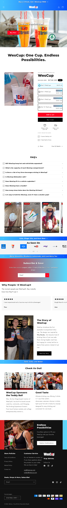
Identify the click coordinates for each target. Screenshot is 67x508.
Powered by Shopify (24, 504)
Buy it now (50, 120)
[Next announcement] (64, 2)
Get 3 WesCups (46, 92)
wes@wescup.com (29, 470)
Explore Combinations (47, 443)
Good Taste (42, 392)
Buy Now (13, 33)
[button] (4, 7)
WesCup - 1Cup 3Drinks (14, 504)
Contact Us (7, 469)
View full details (56, 146)
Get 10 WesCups (46, 107)
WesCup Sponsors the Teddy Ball (16, 394)
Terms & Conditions (10, 457)
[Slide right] (37, 251)
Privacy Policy (8, 461)
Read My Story (44, 353)
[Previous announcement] (3, 2)
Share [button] (41, 146)
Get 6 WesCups (46, 99)
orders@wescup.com (30, 473)
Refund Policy (8, 465)
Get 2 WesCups (46, 85)
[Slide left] (30, 251)
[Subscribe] (47, 275)
